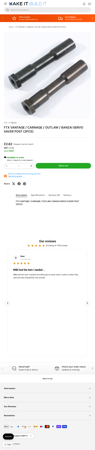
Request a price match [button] (24, 144)
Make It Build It (15, 444)
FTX (5, 123)
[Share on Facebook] (19, 183)
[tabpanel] (47, 204)
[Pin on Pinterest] (24, 183)
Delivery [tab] (67, 195)
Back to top (47, 378)
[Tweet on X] (13, 183)
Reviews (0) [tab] (54, 195)
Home (11, 27)
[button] (89, 3)
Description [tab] (21, 195)
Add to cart (63, 166)
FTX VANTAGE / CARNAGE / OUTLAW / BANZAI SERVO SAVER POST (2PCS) (40, 27)
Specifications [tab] (38, 195)
